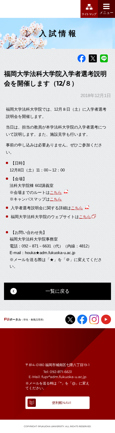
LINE (104, 58)
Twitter (93, 58)
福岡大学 (29, 9)
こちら (56, 192)
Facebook (81, 58)
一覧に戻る (57, 291)
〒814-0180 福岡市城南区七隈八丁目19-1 (57, 365)
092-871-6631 (61, 372)
